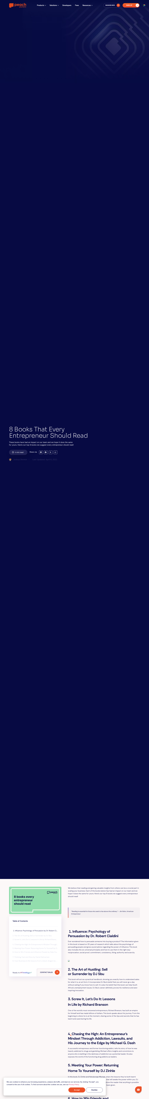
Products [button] (40, 5)
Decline (94, 1090)
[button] (41, 452)
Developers (66, 5)
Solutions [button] (53, 5)
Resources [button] (87, 5)
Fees (77, 5)
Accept (77, 1090)
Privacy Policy (74, 1084)
